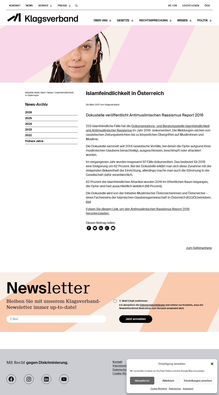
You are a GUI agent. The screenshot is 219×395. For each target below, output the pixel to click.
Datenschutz (175, 388)
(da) (88, 202)
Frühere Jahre (34, 141)
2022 (28, 135)
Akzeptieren (142, 380)
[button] (212, 364)
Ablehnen (168, 380)
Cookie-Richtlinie (159, 388)
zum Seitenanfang (199, 248)
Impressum (188, 388)
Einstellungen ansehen (198, 380)
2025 (28, 118)
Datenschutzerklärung (152, 304)
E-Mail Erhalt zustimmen (133, 300)
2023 (28, 129)
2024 (28, 124)
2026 (28, 112)
